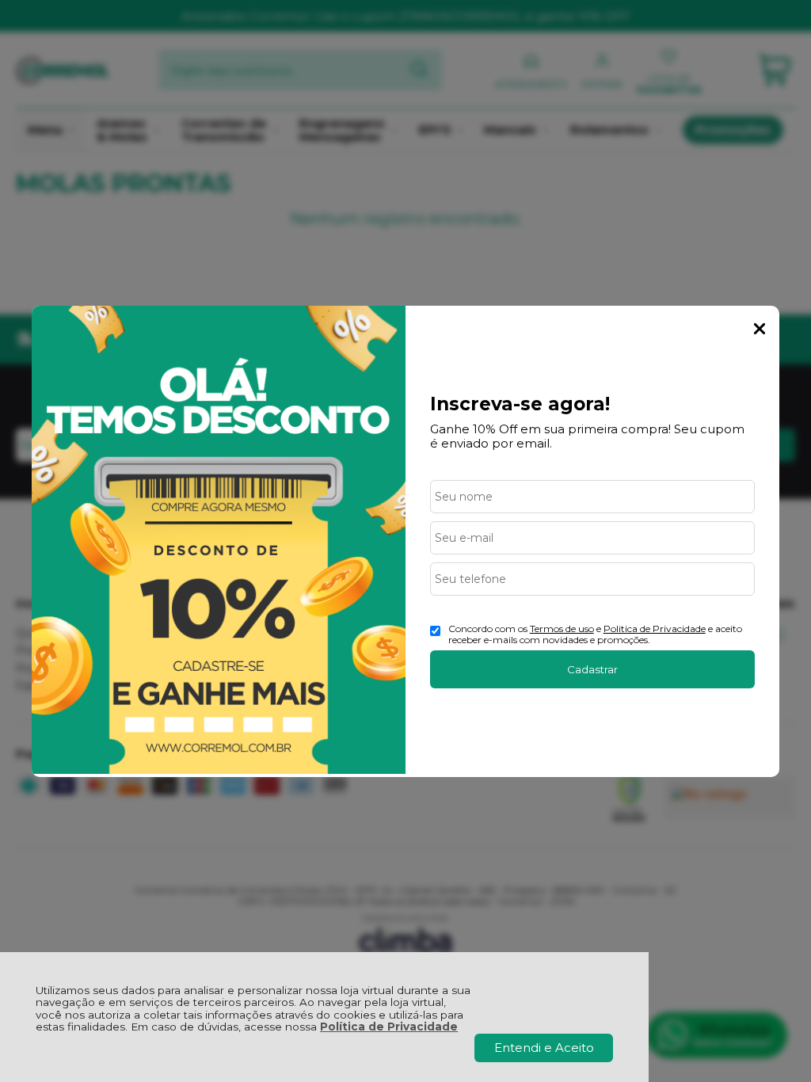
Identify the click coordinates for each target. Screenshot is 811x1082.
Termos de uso (562, 628)
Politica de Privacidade (654, 628)
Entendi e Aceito (544, 1047)
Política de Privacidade (389, 1026)
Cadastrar (592, 669)
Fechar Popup (759, 329)
